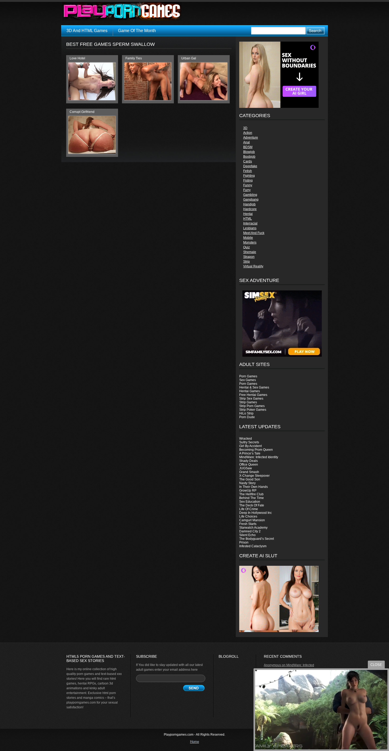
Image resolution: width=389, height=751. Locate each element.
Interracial (250, 223)
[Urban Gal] (203, 99)
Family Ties (133, 58)
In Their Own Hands (253, 487)
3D (245, 128)
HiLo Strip (246, 413)
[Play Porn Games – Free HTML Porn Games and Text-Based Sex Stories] (122, 11)
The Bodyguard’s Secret (256, 539)
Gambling (250, 195)
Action (247, 133)
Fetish (247, 171)
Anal (246, 142)
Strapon (249, 257)
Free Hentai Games (253, 395)
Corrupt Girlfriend (82, 112)
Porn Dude (247, 417)
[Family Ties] (147, 99)
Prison (243, 542)
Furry (247, 190)
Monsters (249, 242)
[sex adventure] (282, 323)
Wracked (245, 438)
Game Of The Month (137, 30)
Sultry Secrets (249, 442)
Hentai (248, 214)
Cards (247, 161)
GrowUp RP (247, 490)
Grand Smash (249, 472)
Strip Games (248, 402)
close (376, 665)
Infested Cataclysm (252, 546)
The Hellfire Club (251, 494)
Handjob (249, 204)
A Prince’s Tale (249, 453)
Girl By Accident (250, 446)
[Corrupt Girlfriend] (92, 152)
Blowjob (249, 152)
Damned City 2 (250, 531)
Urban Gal (188, 58)
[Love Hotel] (92, 99)
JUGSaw (245, 468)
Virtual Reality (253, 266)
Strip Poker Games (252, 410)
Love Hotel (77, 58)
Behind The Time (251, 498)
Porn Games (248, 376)
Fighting (249, 176)
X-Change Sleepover (254, 476)
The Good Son (249, 479)
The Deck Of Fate (251, 505)
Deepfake (250, 166)
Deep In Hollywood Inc (255, 513)
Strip (246, 261)
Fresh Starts (247, 524)
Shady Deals (248, 461)
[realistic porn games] (279, 107)
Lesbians (249, 228)
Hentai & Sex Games (254, 387)
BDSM (247, 147)
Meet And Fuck (253, 233)
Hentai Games (249, 391)
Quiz (246, 247)
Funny (247, 185)
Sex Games (247, 380)
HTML (247, 218)
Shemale (249, 252)
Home (194, 742)
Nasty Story (247, 483)
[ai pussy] (279, 631)
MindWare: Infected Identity (258, 457)
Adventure (250, 137)
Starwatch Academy (253, 527)
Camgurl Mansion (252, 520)
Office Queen (248, 464)
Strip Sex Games (251, 398)
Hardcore (250, 209)
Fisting (248, 180)
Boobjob (249, 156)
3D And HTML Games (86, 30)
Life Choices (248, 516)
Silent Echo (247, 535)
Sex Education (249, 501)
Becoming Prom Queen (256, 450)
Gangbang (251, 199)
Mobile (248, 238)
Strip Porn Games (252, 406)
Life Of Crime (248, 509)
